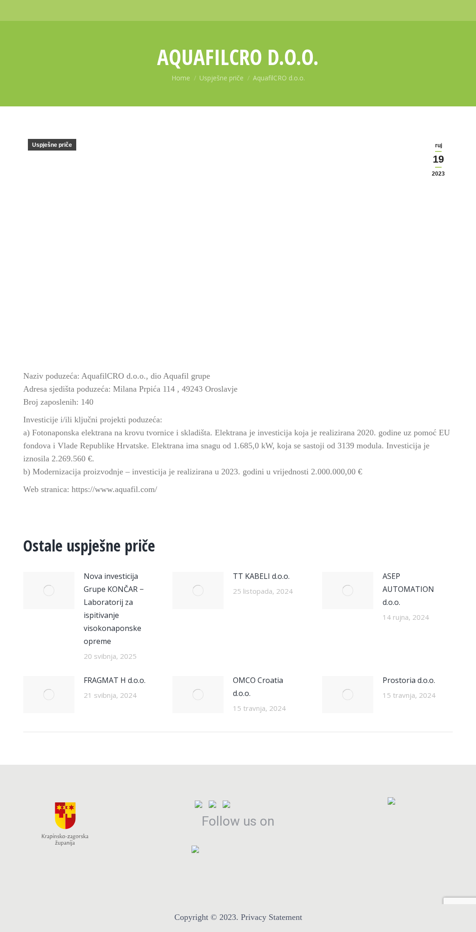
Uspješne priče (52, 145)
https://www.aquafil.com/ (114, 489)
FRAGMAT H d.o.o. (114, 680)
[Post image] (48, 590)
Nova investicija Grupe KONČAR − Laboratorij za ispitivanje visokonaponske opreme (114, 608)
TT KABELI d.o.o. (261, 576)
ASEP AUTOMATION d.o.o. (408, 589)
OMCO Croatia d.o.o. (258, 686)
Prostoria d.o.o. (409, 680)
